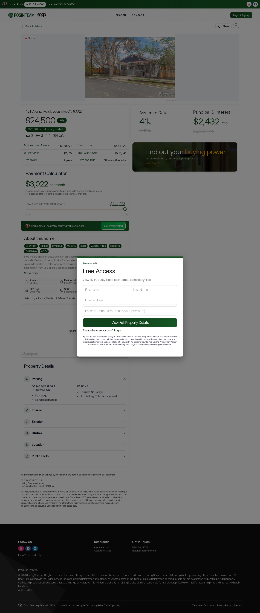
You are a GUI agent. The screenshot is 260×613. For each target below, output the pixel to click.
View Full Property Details (130, 322)
